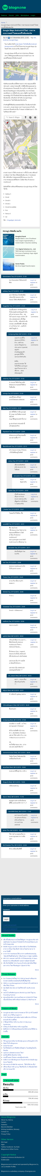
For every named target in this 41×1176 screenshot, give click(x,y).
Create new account (9, 925)
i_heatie (5, 509)
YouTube (16, 1147)
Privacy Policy (5, 1134)
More (37, 970)
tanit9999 (11, 811)
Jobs (17, 15)
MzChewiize (7, 845)
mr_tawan (11, 676)
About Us (4, 1120)
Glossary (16, 1129)
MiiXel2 (5, 592)
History (10, 1120)
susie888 (6, 524)
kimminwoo (7, 276)
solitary (5, 291)
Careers (3, 1122)
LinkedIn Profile (10, 1167)
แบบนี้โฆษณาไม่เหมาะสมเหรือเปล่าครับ (15, 1057)
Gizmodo (18, 220)
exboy (10, 461)
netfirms (6, 621)
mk (6, 38)
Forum (11, 15)
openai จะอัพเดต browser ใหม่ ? (13, 1053)
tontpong (11, 334)
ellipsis (5, 690)
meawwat (6, 607)
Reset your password (10, 929)
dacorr (5, 797)
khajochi (6, 782)
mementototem (8, 752)
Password (6, 909)
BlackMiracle (7, 446)
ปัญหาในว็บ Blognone (10, 1043)
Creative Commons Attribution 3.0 (12, 1157)
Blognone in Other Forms (9, 1149)
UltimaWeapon (8, 705)
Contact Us (5, 1132)
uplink (10, 490)
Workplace (25, 15)
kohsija (5, 393)
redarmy (6, 379)
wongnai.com (31, 1171)
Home (3, 22)
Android (5, 40)
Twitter (3, 1147)
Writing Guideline (7, 1129)
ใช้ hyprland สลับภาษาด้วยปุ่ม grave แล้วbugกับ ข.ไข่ (20, 1041)
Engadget (10, 220)
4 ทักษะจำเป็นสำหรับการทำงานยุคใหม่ (15, 1027)
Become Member (7, 1127)
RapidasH (6, 432)
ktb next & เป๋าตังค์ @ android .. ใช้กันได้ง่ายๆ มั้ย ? (19, 1064)
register (32, 282)
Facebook (9, 1147)
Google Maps (13, 40)
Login (33, 15)
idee (4, 408)
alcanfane (6, 767)
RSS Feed (4, 1142)
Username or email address (12, 898)
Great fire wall (8, 1046)
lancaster (17, 476)
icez (4, 562)
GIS (35, 38)
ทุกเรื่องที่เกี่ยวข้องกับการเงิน (12, 1055)
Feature (4, 15)
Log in (32, 280)
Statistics (4, 1125)
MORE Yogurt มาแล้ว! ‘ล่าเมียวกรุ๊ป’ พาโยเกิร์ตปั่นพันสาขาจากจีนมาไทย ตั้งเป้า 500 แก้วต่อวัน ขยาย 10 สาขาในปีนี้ (19, 949)
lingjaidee (6, 306)
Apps (3, 1144)
